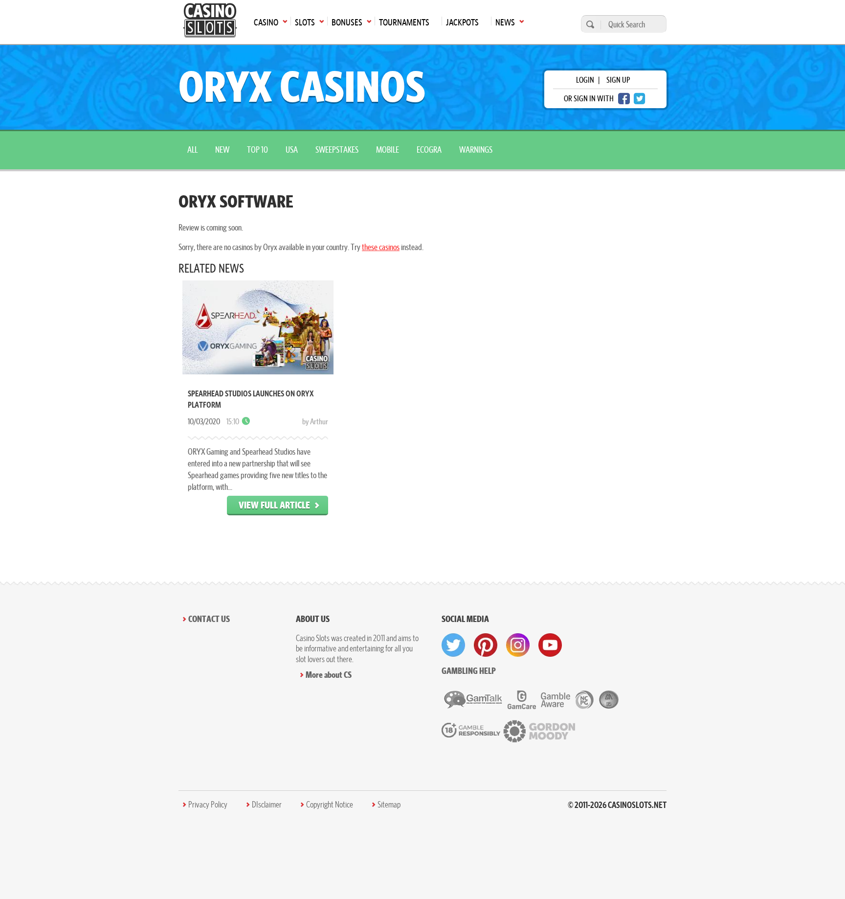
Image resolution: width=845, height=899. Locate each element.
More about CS (329, 674)
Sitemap (389, 804)
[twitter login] (639, 98)
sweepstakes (336, 149)
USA (292, 149)
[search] (588, 24)
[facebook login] (624, 98)
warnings (475, 149)
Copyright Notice (329, 804)
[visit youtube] (550, 645)
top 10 (257, 149)
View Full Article (274, 504)
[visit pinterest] (485, 645)
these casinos (381, 247)
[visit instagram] (518, 645)
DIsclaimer (267, 804)
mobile (387, 149)
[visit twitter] (453, 645)
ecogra (429, 149)
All (192, 149)
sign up (618, 80)
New (222, 149)
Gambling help (469, 671)
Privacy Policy (207, 804)
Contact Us (209, 619)
